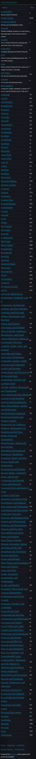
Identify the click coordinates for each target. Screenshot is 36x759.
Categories (11, 745)
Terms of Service (7, 749)
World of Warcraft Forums (9, 2)
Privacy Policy (19, 749)
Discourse (13, 754)
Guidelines (21, 745)
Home (3, 745)
